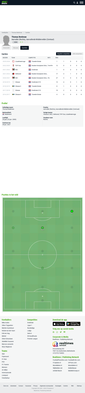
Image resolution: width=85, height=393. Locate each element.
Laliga (29, 330)
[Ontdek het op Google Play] (73, 324)
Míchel (4, 336)
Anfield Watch (57, 371)
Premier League (32, 339)
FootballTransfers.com (60, 360)
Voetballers (5, 32)
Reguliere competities (63, 54)
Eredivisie (35, 69)
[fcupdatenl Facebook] (53, 332)
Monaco (4, 367)
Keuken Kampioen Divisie (40, 65)
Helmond (18, 74)
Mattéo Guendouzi (8, 328)
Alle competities (77, 54)
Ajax (3, 354)
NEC (16, 69)
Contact (21, 386)
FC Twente (5, 364)
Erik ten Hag (6, 333)
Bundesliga (31, 328)
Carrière (27, 32)
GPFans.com (72, 362)
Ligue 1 (29, 325)
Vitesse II (18, 86)
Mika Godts (5, 322)
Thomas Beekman (16, 32)
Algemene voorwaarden (46, 386)
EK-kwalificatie (32, 336)
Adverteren (13, 386)
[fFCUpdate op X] (61, 332)
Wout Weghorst (7, 347)
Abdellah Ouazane (8, 341)
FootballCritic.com (74, 360)
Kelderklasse (72, 368)
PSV (3, 362)
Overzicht (6, 48)
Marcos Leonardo (7, 344)
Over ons (5, 386)
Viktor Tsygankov (7, 325)
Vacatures (28, 386)
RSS (72, 386)
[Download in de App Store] (59, 324)
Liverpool (5, 375)
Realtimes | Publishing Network (42, 390)
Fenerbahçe (5, 378)
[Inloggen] (76, 3)
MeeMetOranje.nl (73, 371)
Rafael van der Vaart (8, 330)
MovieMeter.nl (57, 365)
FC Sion (4, 359)
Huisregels (58, 386)
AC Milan (5, 370)
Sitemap (79, 386)
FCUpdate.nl (57, 362)
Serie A (29, 333)
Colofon (65, 386)
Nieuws (15, 48)
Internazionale (6, 372)
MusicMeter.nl (72, 365)
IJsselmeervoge (20, 61)
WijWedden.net (57, 368)
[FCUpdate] (5, 2)
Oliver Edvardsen (7, 339)
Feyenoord (5, 356)
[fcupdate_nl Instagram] (57, 332)
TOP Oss (18, 65)
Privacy (35, 386)
